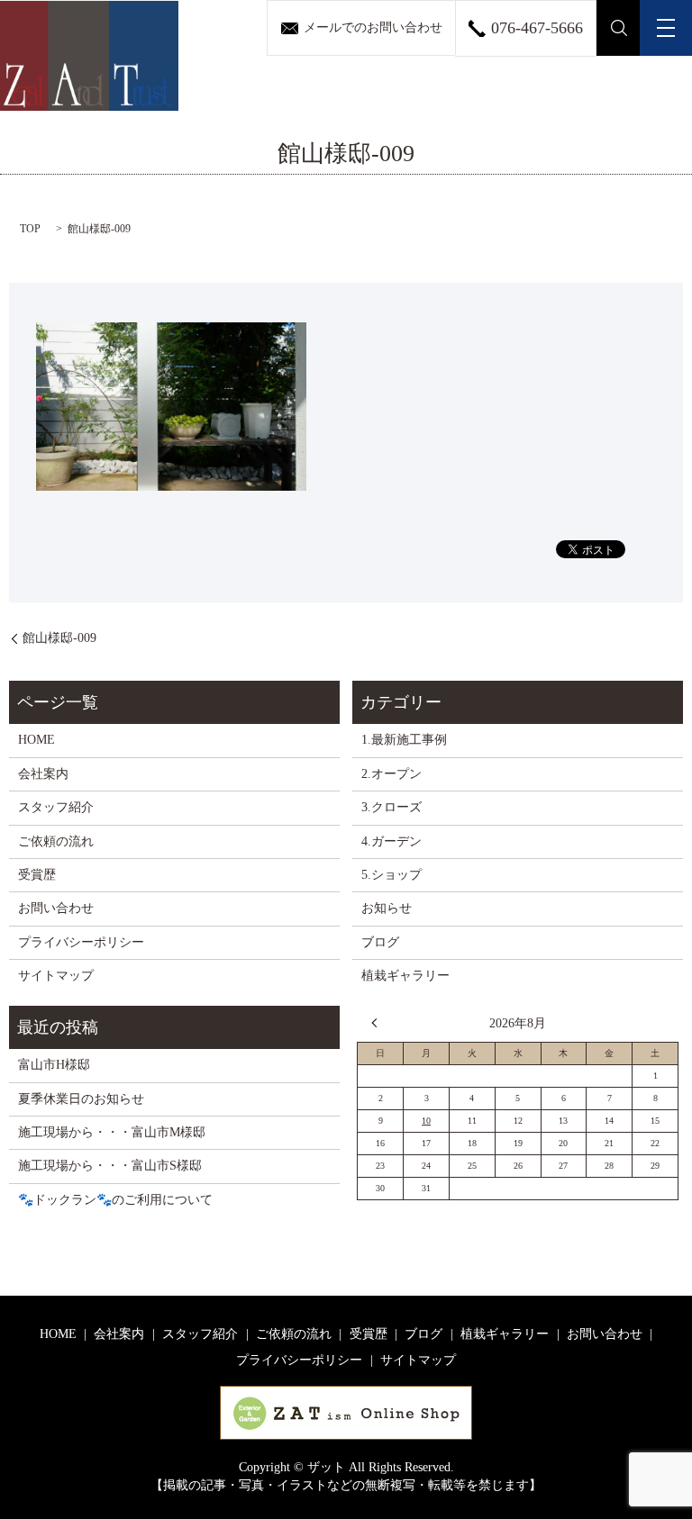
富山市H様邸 (54, 1064)
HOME (36, 739)
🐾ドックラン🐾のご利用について (115, 1200)
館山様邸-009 (59, 638)
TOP (30, 228)
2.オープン (391, 774)
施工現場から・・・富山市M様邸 (111, 1132)
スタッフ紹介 (56, 807)
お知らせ (386, 908)
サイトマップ (56, 975)
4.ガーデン (391, 841)
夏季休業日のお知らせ (81, 1099)
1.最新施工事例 (404, 739)
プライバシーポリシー (81, 942)
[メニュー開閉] (666, 28)
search (618, 28)
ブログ (380, 942)
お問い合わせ (56, 908)
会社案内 (43, 774)
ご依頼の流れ (56, 841)
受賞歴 (37, 875)
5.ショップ (391, 875)
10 (426, 1121)
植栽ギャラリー (405, 975)
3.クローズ (391, 807)
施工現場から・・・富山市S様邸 (110, 1165)
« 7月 (378, 1023)
